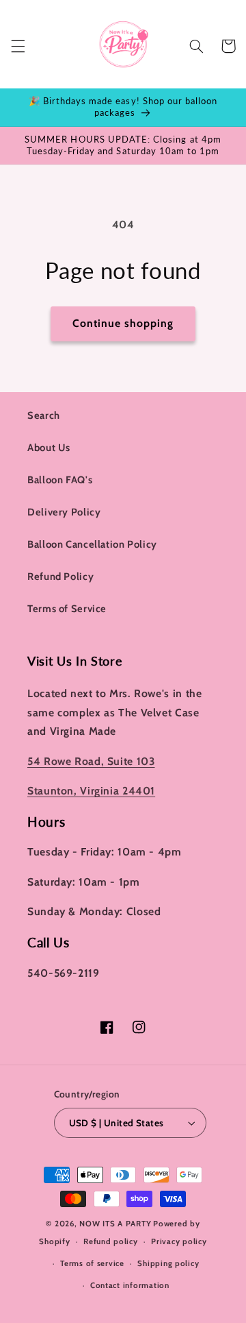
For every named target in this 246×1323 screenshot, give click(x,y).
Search (43, 415)
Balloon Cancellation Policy (92, 544)
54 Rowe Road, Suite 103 (91, 761)
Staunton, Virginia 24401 (91, 790)
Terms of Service (67, 609)
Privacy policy (178, 1241)
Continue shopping (123, 323)
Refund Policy (60, 576)
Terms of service (92, 1263)
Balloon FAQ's (59, 480)
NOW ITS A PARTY (115, 1223)
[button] (17, 46)
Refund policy (110, 1241)
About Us (48, 447)
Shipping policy (168, 1263)
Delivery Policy (63, 512)
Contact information (129, 1285)
